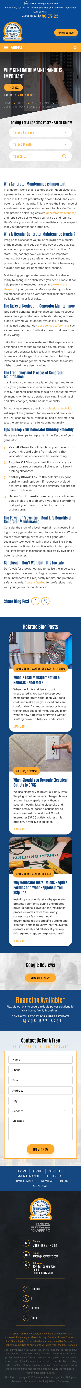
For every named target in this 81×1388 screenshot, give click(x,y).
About (38, 1171)
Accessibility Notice (36, 1381)
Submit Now (41, 1149)
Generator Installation (28, 668)
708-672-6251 (50, 16)
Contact (40, 1185)
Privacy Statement (59, 1381)
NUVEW (9, 1377)
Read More (19, 726)
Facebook (35, 1288)
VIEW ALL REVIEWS (40, 977)
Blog (64, 1181)
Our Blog (47, 668)
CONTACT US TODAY (66, 32)
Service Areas (24, 1181)
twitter (45, 601)
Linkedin (35, 1308)
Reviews (47, 1181)
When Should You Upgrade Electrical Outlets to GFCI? (40, 782)
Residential (59, 668)
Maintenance (25, 95)
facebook (35, 601)
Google (34, 1317)
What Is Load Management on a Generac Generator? (36, 680)
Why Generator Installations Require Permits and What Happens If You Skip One (40, 887)
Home (22, 1171)
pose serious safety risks (53, 325)
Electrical (32, 771)
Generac (56, 1171)
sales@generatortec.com (45, 1256)
